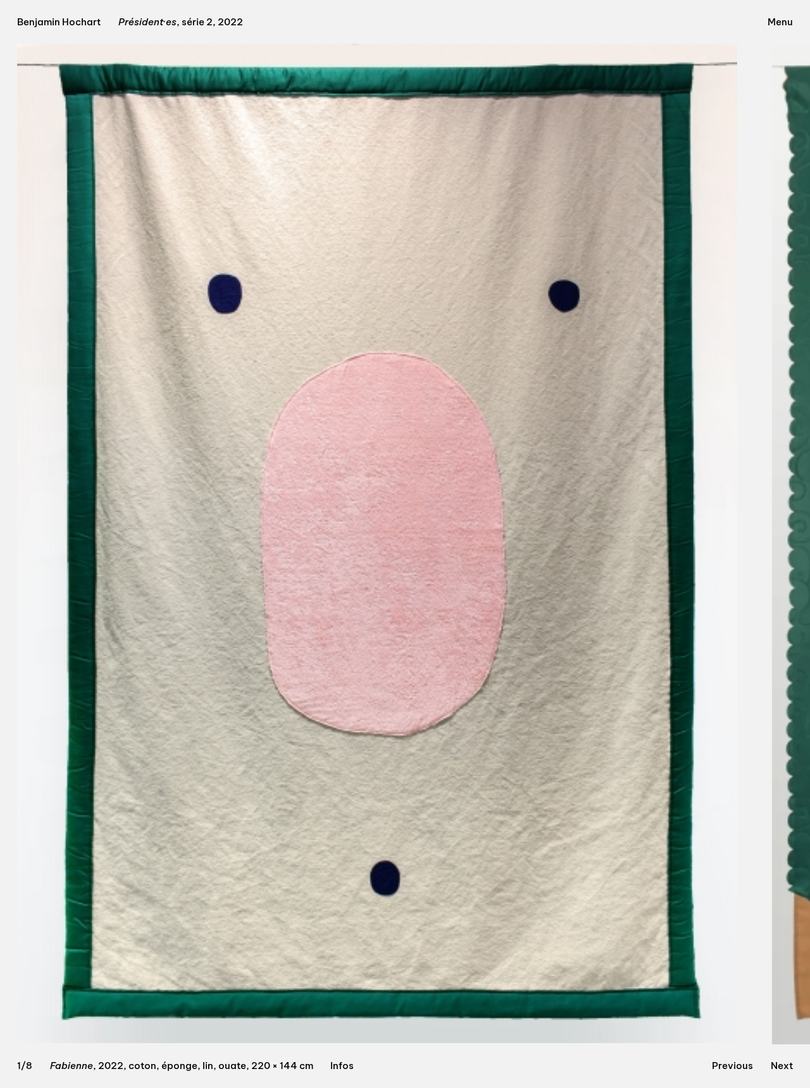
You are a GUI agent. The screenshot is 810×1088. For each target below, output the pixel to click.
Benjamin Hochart (59, 22)
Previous (732, 1066)
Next (782, 1066)
